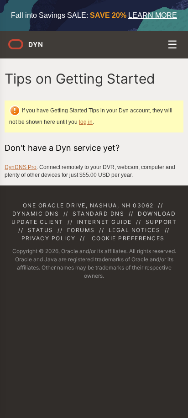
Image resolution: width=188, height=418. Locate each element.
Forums (81, 230)
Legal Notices (135, 230)
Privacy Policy (48, 238)
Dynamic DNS (35, 213)
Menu (173, 46)
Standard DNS (98, 213)
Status (40, 230)
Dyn (31, 47)
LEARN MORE (152, 15)
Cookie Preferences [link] (128, 238)
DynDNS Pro (21, 167)
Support (161, 221)
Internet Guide (104, 221)
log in (86, 122)
